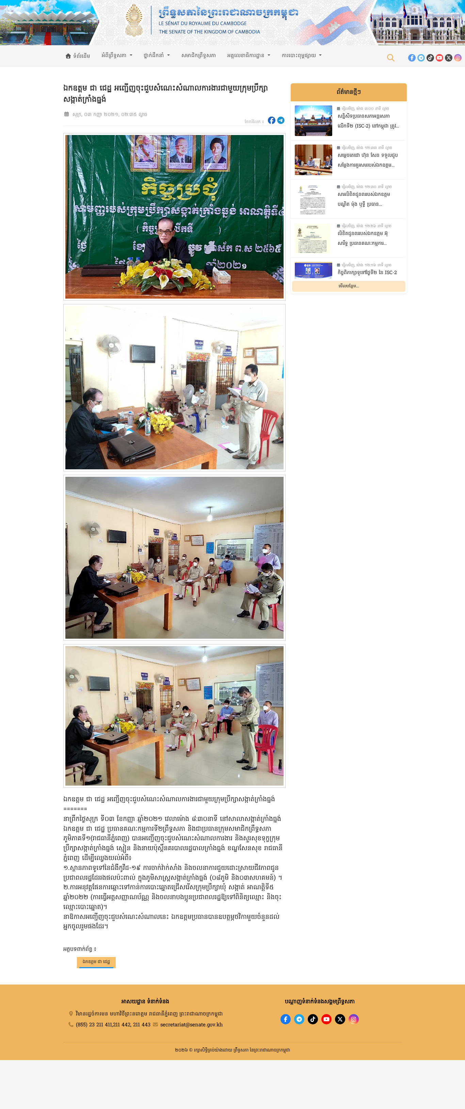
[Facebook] (412, 58)
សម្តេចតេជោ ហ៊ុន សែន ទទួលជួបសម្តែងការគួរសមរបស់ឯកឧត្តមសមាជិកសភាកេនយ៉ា (368, 161)
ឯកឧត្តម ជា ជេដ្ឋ (96, 962)
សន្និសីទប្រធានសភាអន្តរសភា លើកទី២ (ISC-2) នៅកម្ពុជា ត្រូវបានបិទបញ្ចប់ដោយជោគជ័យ (367, 122)
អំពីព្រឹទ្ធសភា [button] (115, 56)
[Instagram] (458, 58)
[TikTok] (430, 58)
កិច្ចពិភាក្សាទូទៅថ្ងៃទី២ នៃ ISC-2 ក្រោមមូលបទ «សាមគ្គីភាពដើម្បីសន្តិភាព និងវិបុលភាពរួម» (367, 278)
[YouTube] (439, 58)
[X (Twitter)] (448, 58)
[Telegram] (421, 58)
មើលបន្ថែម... (349, 286)
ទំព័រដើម (80, 56)
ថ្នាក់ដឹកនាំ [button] (155, 56)
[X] (340, 1019)
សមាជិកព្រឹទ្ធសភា (198, 56)
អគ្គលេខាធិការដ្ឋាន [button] (246, 56)
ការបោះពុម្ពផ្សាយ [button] (300, 56)
